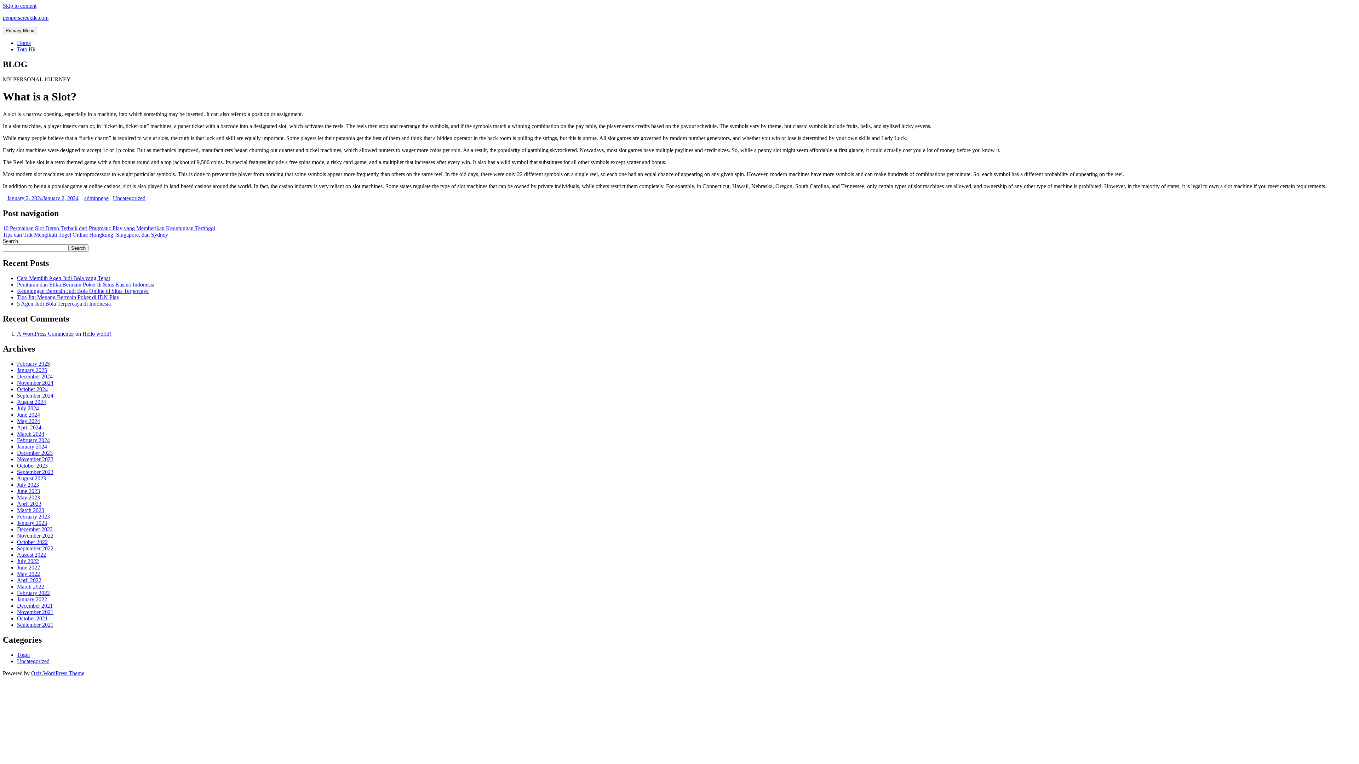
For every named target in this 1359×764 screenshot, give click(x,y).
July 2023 (28, 485)
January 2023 (32, 523)
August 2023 (31, 478)
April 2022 (29, 580)
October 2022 (32, 542)
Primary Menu (20, 30)
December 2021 (35, 606)
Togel (23, 655)
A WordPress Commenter (45, 334)
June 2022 (28, 568)
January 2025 (32, 370)
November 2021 (35, 612)
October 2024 (32, 389)
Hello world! (96, 334)
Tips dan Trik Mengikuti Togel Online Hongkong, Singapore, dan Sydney (85, 235)
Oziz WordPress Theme (57, 673)
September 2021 (35, 625)
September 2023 (35, 472)
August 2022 (31, 555)
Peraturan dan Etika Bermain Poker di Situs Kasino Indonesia (85, 285)
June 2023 (28, 491)
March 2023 (30, 510)
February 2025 (33, 364)
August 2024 (31, 402)
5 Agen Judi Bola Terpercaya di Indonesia (64, 304)
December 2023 (35, 453)
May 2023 (28, 497)
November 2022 (35, 536)
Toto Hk (26, 49)
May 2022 (28, 574)
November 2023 (35, 459)
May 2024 (28, 421)
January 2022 (32, 599)
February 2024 (33, 440)
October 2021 (32, 618)
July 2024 (28, 408)
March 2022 (30, 587)
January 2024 (32, 447)
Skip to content (19, 6)
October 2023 (32, 466)
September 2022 (35, 548)
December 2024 (35, 377)
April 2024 (29, 427)
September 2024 (35, 396)
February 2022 (33, 593)
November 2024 (35, 383)
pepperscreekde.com (25, 18)
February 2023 (33, 517)
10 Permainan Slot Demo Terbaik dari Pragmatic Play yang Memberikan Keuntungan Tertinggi (109, 228)
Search (10, 241)
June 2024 (28, 415)
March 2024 (30, 434)
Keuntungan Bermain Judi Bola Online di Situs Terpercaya (83, 291)
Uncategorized (129, 198)
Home (24, 43)
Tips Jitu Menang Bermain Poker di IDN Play (68, 297)
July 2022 (28, 561)
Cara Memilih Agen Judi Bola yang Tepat (63, 278)
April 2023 (29, 504)
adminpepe (96, 198)
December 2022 (35, 529)
